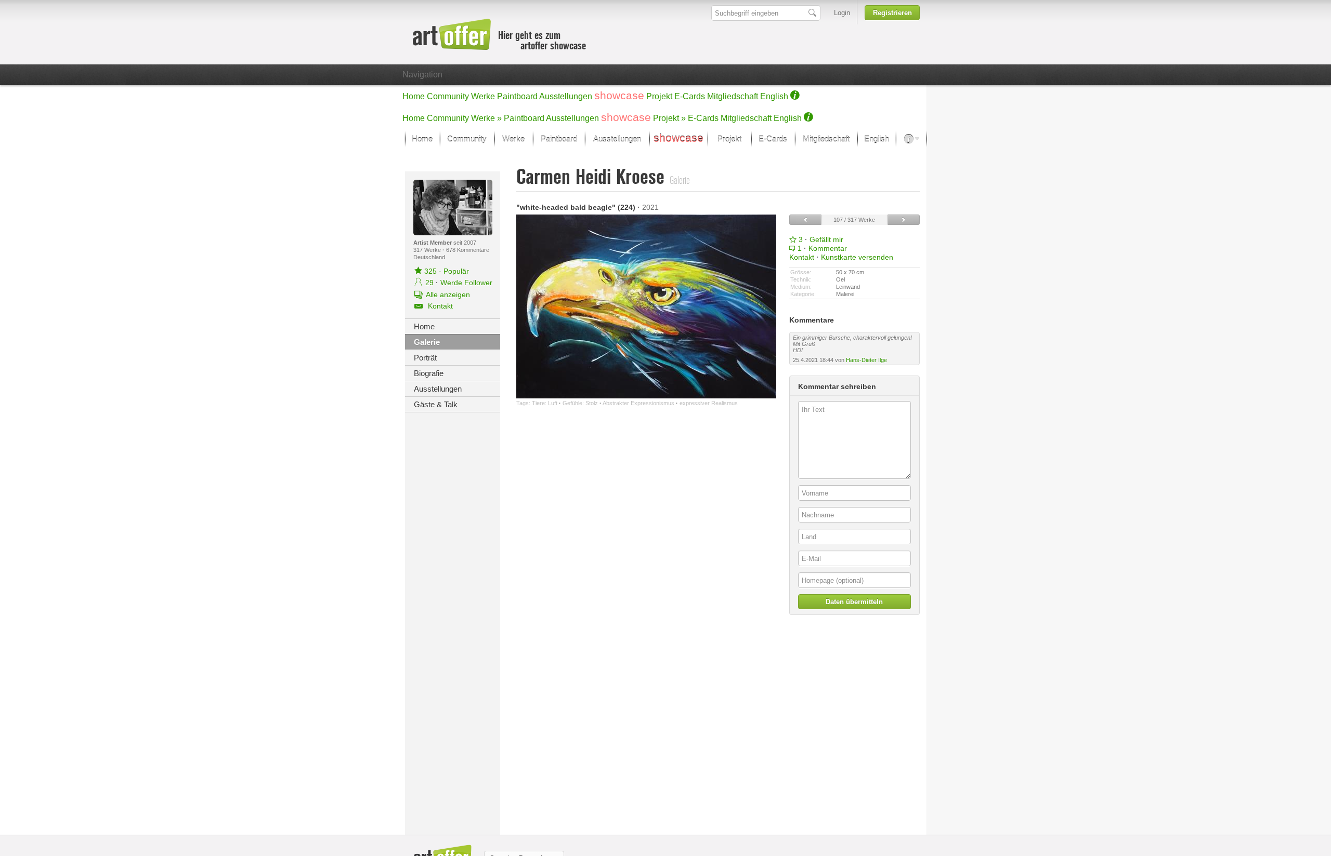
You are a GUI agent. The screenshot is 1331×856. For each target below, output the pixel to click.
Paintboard (517, 96)
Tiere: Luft (544, 403)
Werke (483, 96)
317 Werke (427, 250)
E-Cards (689, 96)
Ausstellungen (565, 96)
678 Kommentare (467, 250)
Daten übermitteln (854, 602)
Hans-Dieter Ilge (866, 360)
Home (413, 96)
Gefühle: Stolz (580, 403)
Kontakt (801, 257)
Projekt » (669, 118)
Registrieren (892, 13)
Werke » (486, 118)
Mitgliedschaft (732, 96)
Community (448, 96)
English (774, 96)
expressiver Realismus (709, 403)
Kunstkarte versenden (857, 257)
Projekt (659, 96)
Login (842, 13)
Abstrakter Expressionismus (638, 403)
